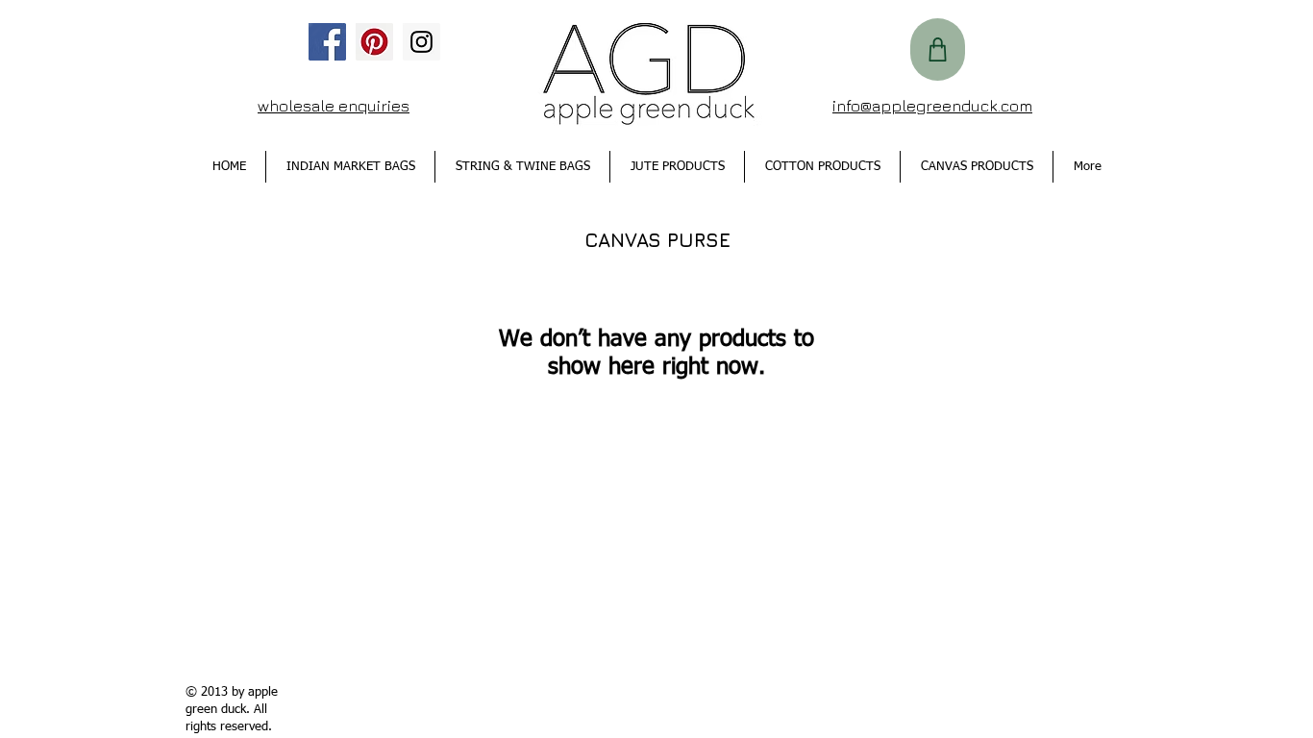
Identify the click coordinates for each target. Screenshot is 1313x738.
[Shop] (937, 49)
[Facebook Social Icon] (327, 42)
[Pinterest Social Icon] (374, 42)
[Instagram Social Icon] (421, 42)
